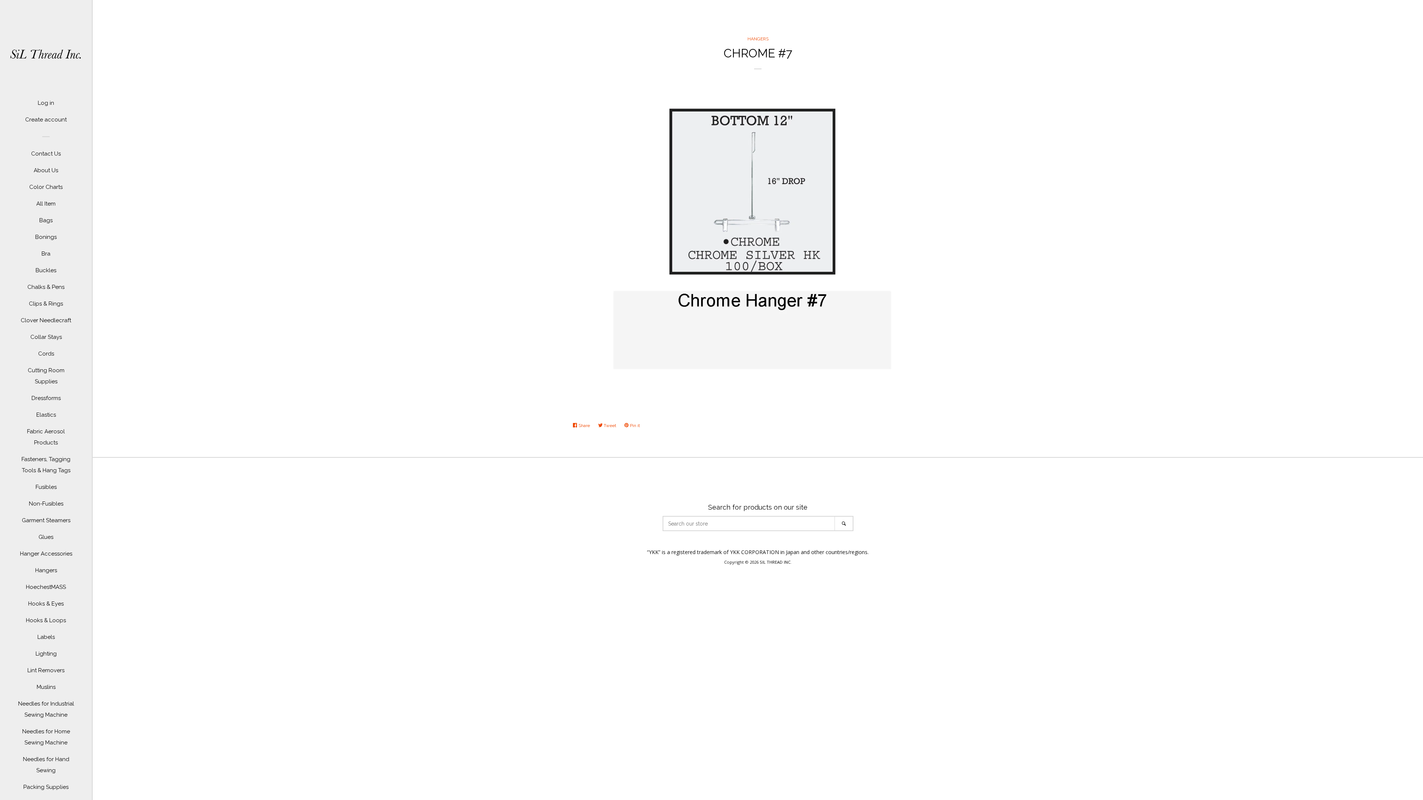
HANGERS (758, 38)
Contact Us (46, 153)
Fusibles (46, 487)
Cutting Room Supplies (46, 376)
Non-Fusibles (46, 503)
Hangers (46, 570)
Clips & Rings (46, 303)
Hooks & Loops (46, 620)
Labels (46, 637)
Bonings (46, 237)
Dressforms (46, 398)
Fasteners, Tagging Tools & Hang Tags (45, 465)
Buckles (46, 270)
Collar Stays (46, 337)
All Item (46, 203)
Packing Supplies (46, 787)
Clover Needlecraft (46, 320)
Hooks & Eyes (46, 603)
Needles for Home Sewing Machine (46, 737)
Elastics (46, 414)
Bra (46, 253)
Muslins (46, 687)
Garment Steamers (46, 520)
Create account (46, 119)
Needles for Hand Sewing (46, 765)
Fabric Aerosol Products (46, 437)
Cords (46, 353)
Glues (46, 537)
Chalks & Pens (45, 287)
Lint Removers (45, 670)
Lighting (46, 653)
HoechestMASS (46, 587)
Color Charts (46, 187)
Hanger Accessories (46, 553)
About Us (46, 170)
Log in (46, 103)
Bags (46, 220)
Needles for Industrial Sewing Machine (46, 709)
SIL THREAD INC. (776, 562)
